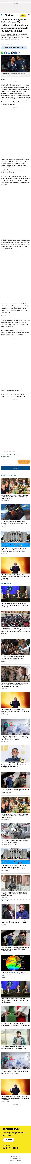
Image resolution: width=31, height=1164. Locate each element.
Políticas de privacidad (15, 1158)
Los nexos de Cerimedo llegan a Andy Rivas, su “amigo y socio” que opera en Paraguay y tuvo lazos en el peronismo (14, 764)
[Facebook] (5, 53)
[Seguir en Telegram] (9, 1148)
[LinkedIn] (15, 53)
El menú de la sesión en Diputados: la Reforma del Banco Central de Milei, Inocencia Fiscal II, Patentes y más (12, 658)
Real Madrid (20, 455)
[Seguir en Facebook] (6, 1148)
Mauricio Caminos (5, 500)
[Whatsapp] (2, 53)
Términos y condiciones (15, 1160)
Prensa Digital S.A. (15, 1156)
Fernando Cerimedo (26, 1)
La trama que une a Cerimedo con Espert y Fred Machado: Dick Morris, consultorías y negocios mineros (14, 496)
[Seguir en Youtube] (14, 1148)
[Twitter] (12, 53)
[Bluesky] (9, 53)
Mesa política (11, 1)
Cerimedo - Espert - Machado (18, 1)
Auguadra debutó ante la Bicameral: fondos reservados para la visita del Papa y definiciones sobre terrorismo (14, 684)
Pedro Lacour (4, 688)
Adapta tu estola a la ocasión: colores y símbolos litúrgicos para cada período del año (15, 1024)
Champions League (5, 456)
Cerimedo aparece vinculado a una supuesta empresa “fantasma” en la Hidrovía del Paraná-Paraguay (15, 790)
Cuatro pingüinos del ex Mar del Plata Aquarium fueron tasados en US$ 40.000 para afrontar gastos (14, 523)
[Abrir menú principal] (28, 15)
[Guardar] (19, 53)
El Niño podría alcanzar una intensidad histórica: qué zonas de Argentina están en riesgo (14, 973)
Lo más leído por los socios (8, 475)
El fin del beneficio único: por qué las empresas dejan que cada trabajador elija (13, 1047)
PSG (15, 455)
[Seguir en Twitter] (4, 1148)
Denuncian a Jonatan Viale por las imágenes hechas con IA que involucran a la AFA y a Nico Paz (14, 922)
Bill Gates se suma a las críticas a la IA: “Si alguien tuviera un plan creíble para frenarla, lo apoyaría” (15, 576)
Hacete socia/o (23, 15)
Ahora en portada (6, 583)
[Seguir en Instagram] (11, 1148)
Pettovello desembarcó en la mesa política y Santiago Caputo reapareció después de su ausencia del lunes (14, 893)
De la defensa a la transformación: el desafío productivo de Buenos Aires (14, 841)
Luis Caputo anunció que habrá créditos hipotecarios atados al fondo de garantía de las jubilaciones (14, 605)
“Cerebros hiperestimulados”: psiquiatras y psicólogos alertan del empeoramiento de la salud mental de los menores (14, 737)
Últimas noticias (5, 901)
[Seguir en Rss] (17, 1148)
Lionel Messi (9, 455)
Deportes (3, 455)
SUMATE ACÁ (8, 1140)
